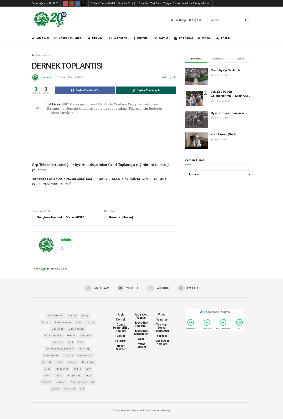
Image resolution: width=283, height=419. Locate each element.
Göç (80, 342)
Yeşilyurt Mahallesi (82, 382)
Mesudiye (88, 362)
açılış (85, 315)
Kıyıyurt (46, 362)
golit (70, 342)
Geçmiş (58, 342)
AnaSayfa (42, 38)
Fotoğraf (186, 38)
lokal (59, 362)
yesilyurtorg (74, 375)
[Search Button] (247, 20)
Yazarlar (120, 38)
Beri (78, 322)
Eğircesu (85, 335)
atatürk (73, 315)
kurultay (68, 355)
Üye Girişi (179, 20)
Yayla (58, 375)
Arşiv (47, 55)
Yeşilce (46, 382)
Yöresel (162, 335)
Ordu (47, 369)
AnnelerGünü (56, 315)
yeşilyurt (61, 382)
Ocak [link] (56, 104)
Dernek (97, 38)
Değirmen (58, 329)
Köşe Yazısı (85, 355)
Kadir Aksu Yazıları (141, 316)
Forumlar (143, 3)
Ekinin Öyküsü (53, 335)
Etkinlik (71, 335)
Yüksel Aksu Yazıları (162, 342)
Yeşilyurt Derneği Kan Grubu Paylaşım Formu (186, 3)
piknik (77, 369)
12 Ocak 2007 (64, 76)
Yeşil (89, 375)
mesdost (72, 362)
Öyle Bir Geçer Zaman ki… (228, 113)
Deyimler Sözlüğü (127, 3)
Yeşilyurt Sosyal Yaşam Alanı (162, 327)
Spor (141, 338)
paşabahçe (62, 369)
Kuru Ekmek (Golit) (223, 134)
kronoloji (84, 349)
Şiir (82, 389)
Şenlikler (69, 389)
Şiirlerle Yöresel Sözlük (103, 3)
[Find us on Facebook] (77, 3)
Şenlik (55, 389)
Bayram (46, 322)
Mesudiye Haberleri (141, 324)
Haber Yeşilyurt (70, 38)
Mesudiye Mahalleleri (141, 332)
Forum (226, 38)
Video (206, 38)
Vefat (47, 375)
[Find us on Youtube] (71, 3)
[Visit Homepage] (50, 20)
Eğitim (163, 38)
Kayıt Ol (196, 20)
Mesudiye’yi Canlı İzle (225, 70)
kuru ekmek (51, 355)
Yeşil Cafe (155, 3)
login (43, 269)
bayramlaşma (63, 322)
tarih (88, 369)
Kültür (142, 38)
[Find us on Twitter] (83, 3)
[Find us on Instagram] (65, 3)
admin (47, 76)
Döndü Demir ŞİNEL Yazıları (121, 327)
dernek (90, 322)
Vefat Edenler (141, 345)
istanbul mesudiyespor (60, 349)
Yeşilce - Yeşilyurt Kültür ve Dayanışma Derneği (146, 410)
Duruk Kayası (76, 329)
